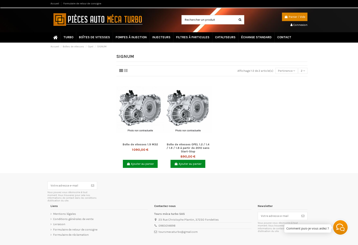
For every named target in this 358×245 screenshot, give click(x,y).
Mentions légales (64, 214)
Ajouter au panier (142, 164)
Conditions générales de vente (73, 219)
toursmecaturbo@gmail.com (178, 232)
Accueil (55, 3)
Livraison (59, 224)
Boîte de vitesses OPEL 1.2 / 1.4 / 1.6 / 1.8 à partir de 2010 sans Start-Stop (188, 148)
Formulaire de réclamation (71, 235)
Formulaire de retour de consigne (82, 3)
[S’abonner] (92, 185)
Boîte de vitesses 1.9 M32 (140, 144)
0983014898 (166, 225)
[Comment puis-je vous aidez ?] (340, 227)
